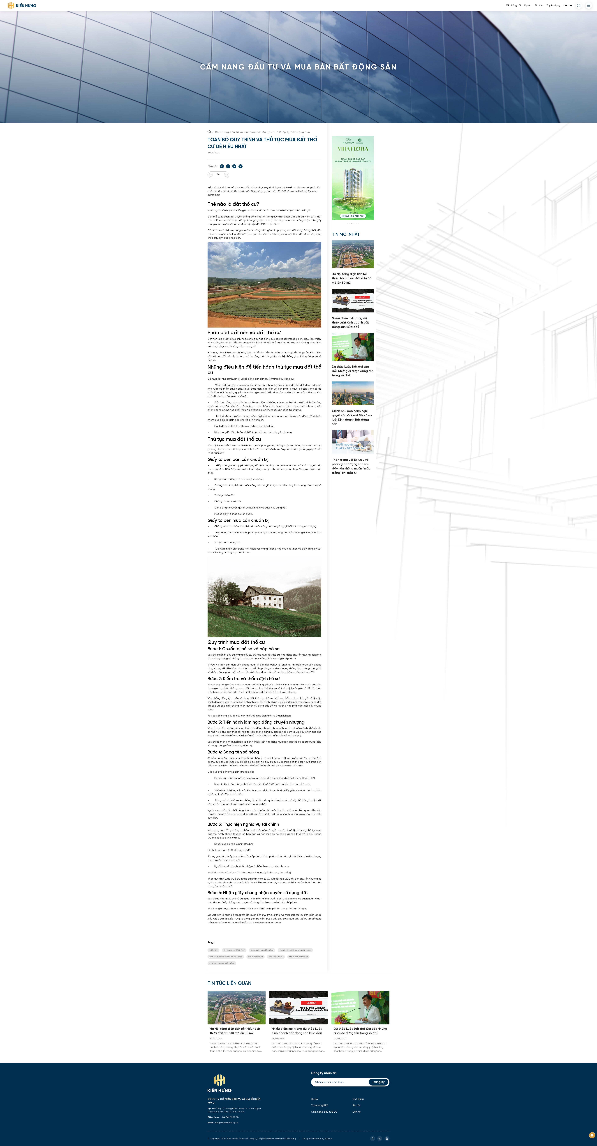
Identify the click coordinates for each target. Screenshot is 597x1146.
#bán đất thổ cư (276, 956)
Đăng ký (378, 1082)
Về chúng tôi (513, 5)
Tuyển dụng (553, 5)
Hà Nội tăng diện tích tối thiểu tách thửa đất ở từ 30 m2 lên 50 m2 (235, 1031)
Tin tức (539, 5)
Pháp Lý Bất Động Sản (294, 132)
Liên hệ (568, 5)
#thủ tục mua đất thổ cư (234, 950)
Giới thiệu (358, 1099)
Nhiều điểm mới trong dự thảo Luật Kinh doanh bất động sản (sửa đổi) (297, 1031)
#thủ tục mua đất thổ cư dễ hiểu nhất (225, 956)
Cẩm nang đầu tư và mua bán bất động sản (245, 132)
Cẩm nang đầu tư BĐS (324, 1112)
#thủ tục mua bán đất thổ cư (221, 963)
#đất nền (213, 950)
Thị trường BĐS (320, 1105)
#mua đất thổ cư (255, 956)
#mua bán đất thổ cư (298, 956)
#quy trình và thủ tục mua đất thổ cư (295, 950)
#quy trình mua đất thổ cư (262, 950)
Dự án (527, 5)
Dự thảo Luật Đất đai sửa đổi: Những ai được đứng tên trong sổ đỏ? (360, 1031)
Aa (218, 174)
